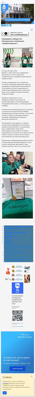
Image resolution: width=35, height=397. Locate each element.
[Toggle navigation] (3, 2)
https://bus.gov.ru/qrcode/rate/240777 (17, 326)
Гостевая (7, 255)
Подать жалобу (17, 368)
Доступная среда (10, 244)
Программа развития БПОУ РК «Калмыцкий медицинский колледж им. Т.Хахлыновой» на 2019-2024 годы (18, 247)
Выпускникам (9, 230)
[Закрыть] (32, 376)
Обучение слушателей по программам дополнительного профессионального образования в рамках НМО (16, 259)
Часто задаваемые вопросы (13, 253)
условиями (6, 383)
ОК (5, 393)
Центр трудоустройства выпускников (16, 251)
